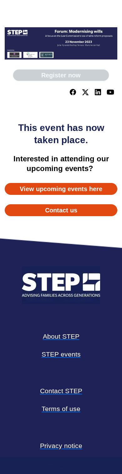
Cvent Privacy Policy (61, 466)
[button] (73, 94)
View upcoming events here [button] (61, 188)
